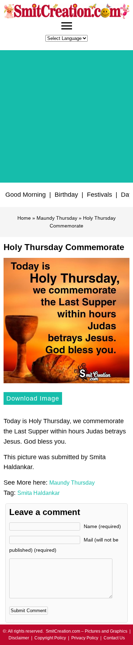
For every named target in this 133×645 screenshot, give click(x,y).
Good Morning (25, 194)
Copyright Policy (50, 637)
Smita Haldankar (38, 493)
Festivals (99, 194)
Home (24, 218)
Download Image (32, 398)
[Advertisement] (66, 116)
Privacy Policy (84, 637)
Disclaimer (19, 637)
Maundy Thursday (57, 218)
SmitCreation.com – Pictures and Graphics (86, 631)
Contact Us (114, 637)
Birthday (66, 194)
